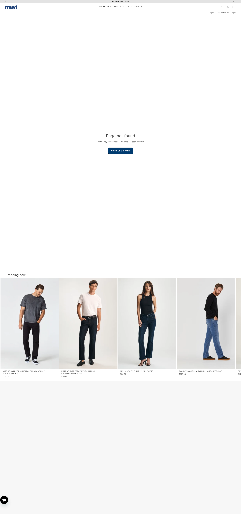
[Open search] (222, 7)
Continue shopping (120, 151)
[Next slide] (233, 328)
